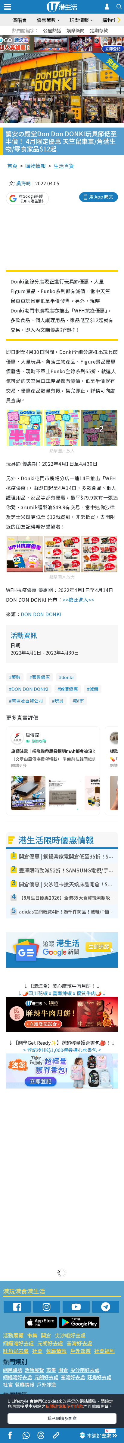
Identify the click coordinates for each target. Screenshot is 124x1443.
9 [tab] (60, 44)
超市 (79, 700)
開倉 (46, 1335)
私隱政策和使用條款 (64, 1406)
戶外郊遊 (80, 1350)
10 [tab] (67, 44)
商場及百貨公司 (27, 700)
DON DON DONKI (42, 614)
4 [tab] (67, 37)
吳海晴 (23, 183)
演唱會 (19, 20)
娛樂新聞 (76, 30)
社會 (37, 1350)
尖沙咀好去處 (70, 1335)
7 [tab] (48, 44)
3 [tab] (60, 37)
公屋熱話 (52, 30)
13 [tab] (54, 51)
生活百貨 (64, 166)
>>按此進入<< (78, 599)
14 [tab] (60, 51)
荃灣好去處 (79, 1343)
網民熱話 (12, 1369)
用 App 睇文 (101, 196)
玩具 (59, 700)
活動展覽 (13, 1335)
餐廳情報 (56, 1350)
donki (67, 677)
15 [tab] (67, 51)
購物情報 (35, 166)
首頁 (12, 166)
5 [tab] (73, 37)
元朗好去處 (50, 1343)
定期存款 (99, 30)
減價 (93, 689)
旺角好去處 (16, 1350)
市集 (32, 1335)
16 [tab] (73, 51)
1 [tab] (48, 37)
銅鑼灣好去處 (18, 1343)
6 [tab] (79, 37)
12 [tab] (79, 44)
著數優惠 (41, 677)
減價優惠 (69, 689)
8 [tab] (54, 44)
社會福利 (104, 1350)
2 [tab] (54, 37)
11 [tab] (73, 44)
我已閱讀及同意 (62, 1418)
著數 (15, 677)
